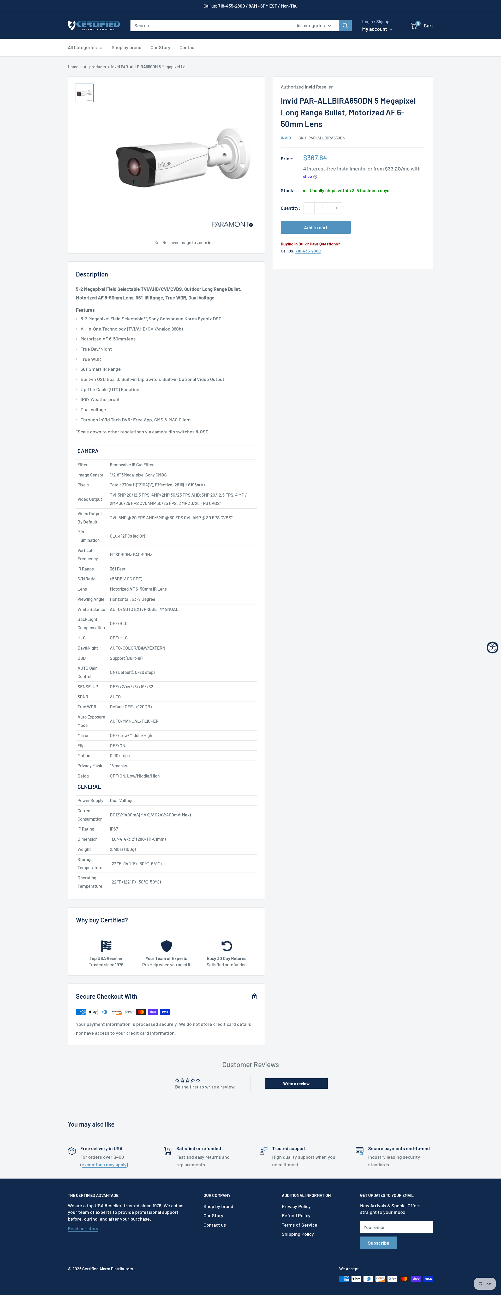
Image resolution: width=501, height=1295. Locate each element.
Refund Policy (296, 1215)
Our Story (160, 47)
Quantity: (290, 208)
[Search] (345, 25)
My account (375, 29)
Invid (286, 137)
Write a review (296, 1083)
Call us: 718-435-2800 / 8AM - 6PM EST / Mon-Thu (250, 5)
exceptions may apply (104, 1164)
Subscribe (378, 1243)
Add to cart (315, 227)
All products (95, 66)
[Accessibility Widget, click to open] (492, 648)
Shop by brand (126, 47)
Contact (188, 47)
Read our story (83, 1228)
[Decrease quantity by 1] (308, 208)
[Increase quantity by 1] (336, 208)
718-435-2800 (308, 250)
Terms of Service (299, 1225)
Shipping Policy (298, 1234)
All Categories (82, 47)
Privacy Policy (296, 1206)
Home (73, 66)
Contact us (215, 1225)
